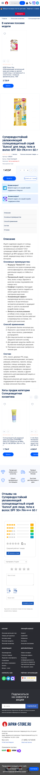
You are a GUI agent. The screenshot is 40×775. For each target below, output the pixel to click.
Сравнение (24, 635)
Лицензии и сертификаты (9, 658)
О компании (5, 660)
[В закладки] (4, 34)
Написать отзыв (14, 553)
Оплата (4, 665)
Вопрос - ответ (6, 668)
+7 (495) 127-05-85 (28, 740)
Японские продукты (7, 641)
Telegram (11, 742)
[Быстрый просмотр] (4, 61)
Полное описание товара (28, 154)
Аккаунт (23, 633)
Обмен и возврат (26, 652)
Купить (8, 85)
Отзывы (7, 230)
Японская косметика (8, 643)
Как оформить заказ (27, 667)
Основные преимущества (12, 217)
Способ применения (10, 221)
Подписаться (31, 706)
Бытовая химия (6, 638)
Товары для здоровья (8, 635)
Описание (7, 213)
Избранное (24, 638)
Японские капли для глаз (9, 633)
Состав (6, 226)
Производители (6, 652)
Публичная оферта (26, 655)
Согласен (33, 769)
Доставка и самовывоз (8, 663)
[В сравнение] (8, 61)
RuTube (6, 742)
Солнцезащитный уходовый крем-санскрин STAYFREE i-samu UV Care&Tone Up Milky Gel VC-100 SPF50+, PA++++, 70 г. (14, 441)
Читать (15, 154)
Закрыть (20, 14)
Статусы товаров (7, 655)
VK (2, 742)
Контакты (24, 641)
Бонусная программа (27, 643)
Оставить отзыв (28, 603)
